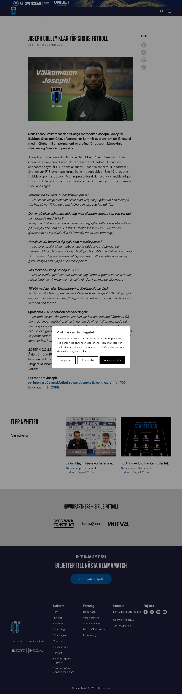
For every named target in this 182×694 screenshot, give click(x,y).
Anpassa (66, 360)
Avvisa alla (88, 360)
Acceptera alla (112, 360)
